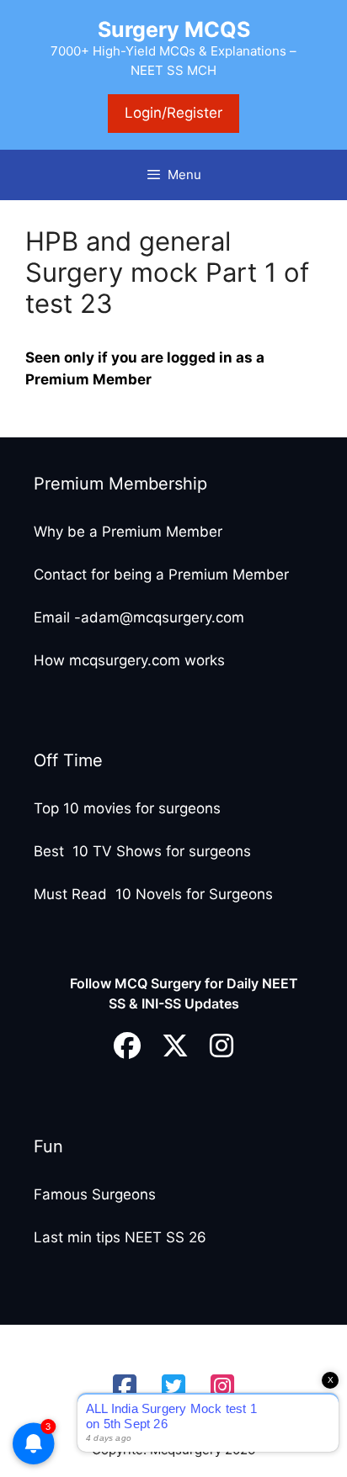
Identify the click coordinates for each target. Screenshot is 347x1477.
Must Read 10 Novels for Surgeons (153, 894)
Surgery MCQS (174, 29)
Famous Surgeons (95, 1194)
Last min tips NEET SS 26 (120, 1237)
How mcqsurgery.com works (129, 660)
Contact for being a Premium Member (161, 574)
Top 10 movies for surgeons (127, 808)
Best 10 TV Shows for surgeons (142, 851)
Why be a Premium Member (128, 531)
